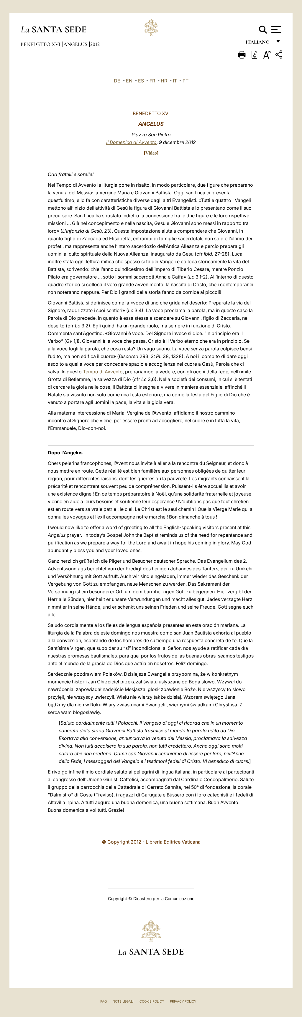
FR (152, 81)
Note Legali (123, 1001)
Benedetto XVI (41, 44)
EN (129, 81)
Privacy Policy (183, 1001)
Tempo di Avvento (103, 372)
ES (141, 81)
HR (164, 81)
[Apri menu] (275, 29)
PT (185, 81)
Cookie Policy (151, 1001)
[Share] (279, 55)
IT (175, 81)
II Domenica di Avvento (131, 142)
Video (151, 152)
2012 (95, 44)
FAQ (103, 1001)
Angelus (75, 44)
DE (117, 81)
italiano (259, 43)
